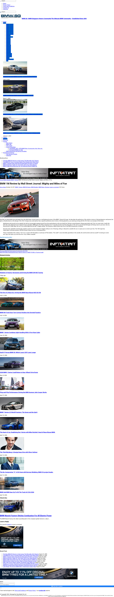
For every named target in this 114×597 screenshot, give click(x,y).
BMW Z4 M (9, 56)
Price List (5, 140)
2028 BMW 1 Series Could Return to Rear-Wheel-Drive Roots (19, 372)
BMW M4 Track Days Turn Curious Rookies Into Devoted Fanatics (20, 312)
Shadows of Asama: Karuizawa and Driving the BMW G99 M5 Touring (21, 272)
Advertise (5, 9)
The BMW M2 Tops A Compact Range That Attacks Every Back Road (20, 162)
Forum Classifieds (11, 147)
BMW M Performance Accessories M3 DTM (13, 251)
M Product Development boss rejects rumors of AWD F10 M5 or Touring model (21, 252)
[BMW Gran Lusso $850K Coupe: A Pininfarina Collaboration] (15, 130)
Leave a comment (54, 187)
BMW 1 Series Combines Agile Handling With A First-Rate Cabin (20, 332)
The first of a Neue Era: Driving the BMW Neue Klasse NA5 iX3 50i (20, 292)
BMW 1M (8, 45)
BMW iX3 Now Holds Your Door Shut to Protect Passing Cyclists (20, 561)
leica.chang (3, 187)
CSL (7, 60)
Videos (5, 137)
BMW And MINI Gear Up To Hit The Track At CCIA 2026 (17, 492)
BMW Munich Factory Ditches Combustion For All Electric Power (26, 516)
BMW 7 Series (9, 32)
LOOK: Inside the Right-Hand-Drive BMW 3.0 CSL (18, 95)
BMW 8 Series (9, 34)
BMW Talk (8, 144)
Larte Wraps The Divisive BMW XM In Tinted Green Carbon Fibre (19, 566)
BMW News (42, 187)
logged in (9, 524)
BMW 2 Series (9, 25)
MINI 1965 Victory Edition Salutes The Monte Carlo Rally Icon (19, 562)
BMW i (8, 58)
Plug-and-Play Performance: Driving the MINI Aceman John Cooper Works (23, 392)
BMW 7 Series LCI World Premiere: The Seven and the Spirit (18, 412)
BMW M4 (8, 49)
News (4, 23)
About (4, 3)
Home (4, 21)
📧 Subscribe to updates (57, 586)
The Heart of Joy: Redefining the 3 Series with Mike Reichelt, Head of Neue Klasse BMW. (27, 432)
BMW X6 (8, 42)
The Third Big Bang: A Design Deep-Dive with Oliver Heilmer (18, 452)
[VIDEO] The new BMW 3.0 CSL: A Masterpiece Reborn (20, 76)
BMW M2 (8, 46)
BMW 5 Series (9, 30)
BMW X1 (8, 38)
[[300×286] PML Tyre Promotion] (11, 548)
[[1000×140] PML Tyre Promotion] (39, 579)
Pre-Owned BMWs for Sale (16, 150)
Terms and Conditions (9, 6)
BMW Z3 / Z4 (9, 37)
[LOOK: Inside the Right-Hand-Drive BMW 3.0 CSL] (15, 92)
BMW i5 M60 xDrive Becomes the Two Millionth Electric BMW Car (20, 166)
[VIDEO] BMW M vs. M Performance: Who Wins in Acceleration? (23, 114)
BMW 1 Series (9, 24)
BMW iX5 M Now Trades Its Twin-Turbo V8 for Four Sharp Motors (20, 165)
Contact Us (6, 7)
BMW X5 (8, 41)
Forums (5, 141)
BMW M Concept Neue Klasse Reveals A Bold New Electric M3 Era (20, 565)
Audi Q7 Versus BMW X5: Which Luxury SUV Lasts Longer (18, 352)
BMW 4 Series (9, 28)
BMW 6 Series (9, 31)
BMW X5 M (9, 53)
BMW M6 (8, 52)
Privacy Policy (6, 5)
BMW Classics (10, 59)
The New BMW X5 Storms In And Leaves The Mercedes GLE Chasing (21, 160)
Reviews (5, 138)
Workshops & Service (8, 152)
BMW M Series (27, 187)
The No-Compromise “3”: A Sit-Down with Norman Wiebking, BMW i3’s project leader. (26, 472)
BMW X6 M (9, 55)
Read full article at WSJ (6, 237)
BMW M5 (8, 51)
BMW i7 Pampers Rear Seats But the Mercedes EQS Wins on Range (20, 163)
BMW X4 (8, 39)
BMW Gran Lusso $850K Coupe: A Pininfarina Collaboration (21, 133)
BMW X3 (8, 35)
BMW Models (7, 180)
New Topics (9, 143)
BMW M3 (8, 48)
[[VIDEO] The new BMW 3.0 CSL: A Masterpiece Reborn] (15, 74)
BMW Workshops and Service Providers (16, 151)
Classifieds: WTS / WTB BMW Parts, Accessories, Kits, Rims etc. (26, 148)
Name (1, 581)
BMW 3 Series (9, 27)
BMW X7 (8, 44)
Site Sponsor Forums (11, 154)
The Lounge (9, 145)
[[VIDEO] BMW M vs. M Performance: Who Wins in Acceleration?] (15, 111)
